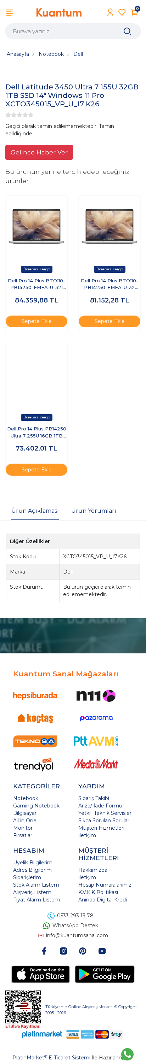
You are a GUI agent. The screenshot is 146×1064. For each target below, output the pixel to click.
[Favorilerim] (122, 12)
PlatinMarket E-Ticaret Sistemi (51, 1057)
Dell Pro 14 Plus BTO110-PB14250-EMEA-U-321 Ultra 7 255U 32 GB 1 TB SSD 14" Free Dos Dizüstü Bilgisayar (36, 285)
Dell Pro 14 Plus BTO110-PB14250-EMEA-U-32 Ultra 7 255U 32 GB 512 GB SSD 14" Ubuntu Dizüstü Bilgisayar (109, 285)
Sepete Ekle (37, 321)
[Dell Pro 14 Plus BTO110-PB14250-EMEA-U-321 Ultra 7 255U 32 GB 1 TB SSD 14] (36, 226)
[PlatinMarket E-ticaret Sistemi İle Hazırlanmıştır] (42, 1034)
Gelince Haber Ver (39, 152)
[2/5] (11, 115)
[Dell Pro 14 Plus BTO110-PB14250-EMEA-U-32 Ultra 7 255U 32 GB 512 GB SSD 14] (109, 226)
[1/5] (8, 115)
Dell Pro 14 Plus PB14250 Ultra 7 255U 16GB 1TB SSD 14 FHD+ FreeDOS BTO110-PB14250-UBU (36, 433)
